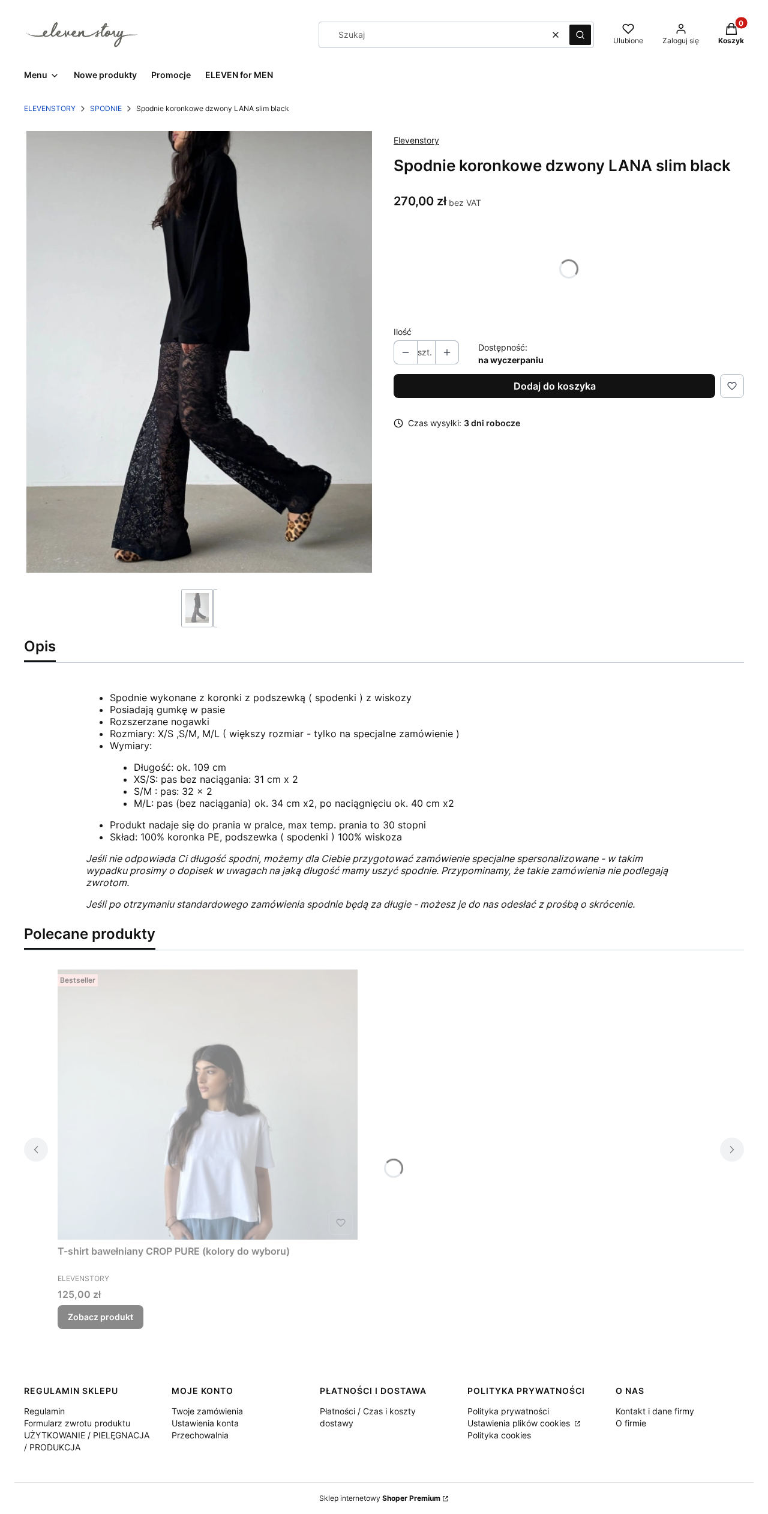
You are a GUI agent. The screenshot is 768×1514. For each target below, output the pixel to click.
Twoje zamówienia (207, 1411)
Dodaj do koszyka (555, 386)
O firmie (631, 1423)
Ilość (403, 332)
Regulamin (44, 1411)
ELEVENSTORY (50, 108)
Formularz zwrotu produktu (77, 1423)
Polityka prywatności (508, 1411)
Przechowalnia (200, 1435)
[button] (580, 35)
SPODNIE (106, 108)
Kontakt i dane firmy (655, 1411)
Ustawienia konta (205, 1423)
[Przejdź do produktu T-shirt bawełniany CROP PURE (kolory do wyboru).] (208, 1105)
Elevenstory (416, 140)
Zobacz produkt (100, 1317)
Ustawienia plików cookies (519, 1423)
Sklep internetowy (379, 1498)
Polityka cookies (499, 1435)
